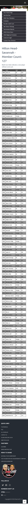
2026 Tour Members (9, 18)
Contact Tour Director (10, 40)
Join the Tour (7, 15)
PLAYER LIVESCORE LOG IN (7, 437)
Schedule (6, 21)
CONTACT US (4, 435)
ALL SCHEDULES (4, 432)
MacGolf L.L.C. (19, 499)
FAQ (2, 429)
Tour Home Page (8, 12)
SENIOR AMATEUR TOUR (6, 449)
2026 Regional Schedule (10, 35)
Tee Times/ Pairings (9, 26)
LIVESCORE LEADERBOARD (7, 461)
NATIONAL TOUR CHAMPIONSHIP (8, 456)
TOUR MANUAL (4, 427)
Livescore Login (8, 37)
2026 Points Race (8, 32)
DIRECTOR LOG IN (5, 440)
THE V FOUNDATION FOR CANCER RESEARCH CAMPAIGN (13, 458)
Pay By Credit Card (9, 23)
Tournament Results (9, 29)
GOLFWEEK (3, 446)
